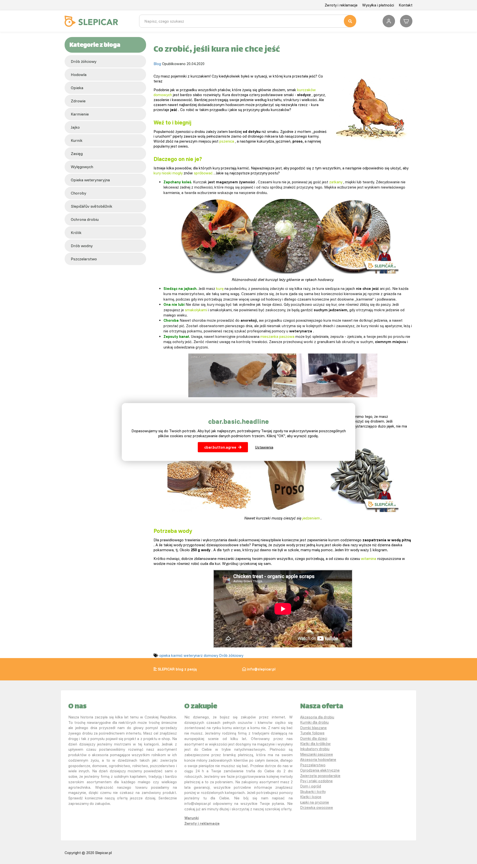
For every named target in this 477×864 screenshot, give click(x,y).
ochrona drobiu (85, 219)
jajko (75, 127)
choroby (78, 193)
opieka (77, 87)
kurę (220, 288)
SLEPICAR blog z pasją (177, 669)
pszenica (226, 141)
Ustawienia (264, 447)
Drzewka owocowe (316, 807)
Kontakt (405, 5)
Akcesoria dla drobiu (317, 717)
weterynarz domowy (201, 655)
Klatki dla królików (315, 743)
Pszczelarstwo (312, 765)
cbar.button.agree (220, 447)
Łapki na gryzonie (314, 802)
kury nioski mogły (168, 173)
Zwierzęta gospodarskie (320, 775)
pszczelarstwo (84, 258)
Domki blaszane (313, 727)
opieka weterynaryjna (90, 179)
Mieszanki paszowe (316, 754)
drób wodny (82, 245)
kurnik (76, 140)
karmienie (80, 114)
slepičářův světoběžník (91, 206)
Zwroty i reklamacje (341, 5)
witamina (368, 558)
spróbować (203, 173)
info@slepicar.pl (261, 669)
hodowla (78, 74)
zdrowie (78, 100)
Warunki (191, 818)
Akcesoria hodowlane (318, 759)
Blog (157, 63)
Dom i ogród (310, 786)
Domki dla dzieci (313, 738)
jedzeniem (311, 518)
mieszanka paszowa (277, 336)
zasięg (77, 153)
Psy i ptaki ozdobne (316, 781)
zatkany (335, 182)
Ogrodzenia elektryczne (320, 770)
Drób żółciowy (83, 61)
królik (76, 232)
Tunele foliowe (312, 733)
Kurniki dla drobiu (314, 722)
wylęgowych (82, 166)
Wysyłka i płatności (378, 5)
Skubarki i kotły (313, 791)
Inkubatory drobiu (314, 748)
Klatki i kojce (310, 796)
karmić (177, 655)
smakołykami (196, 310)
